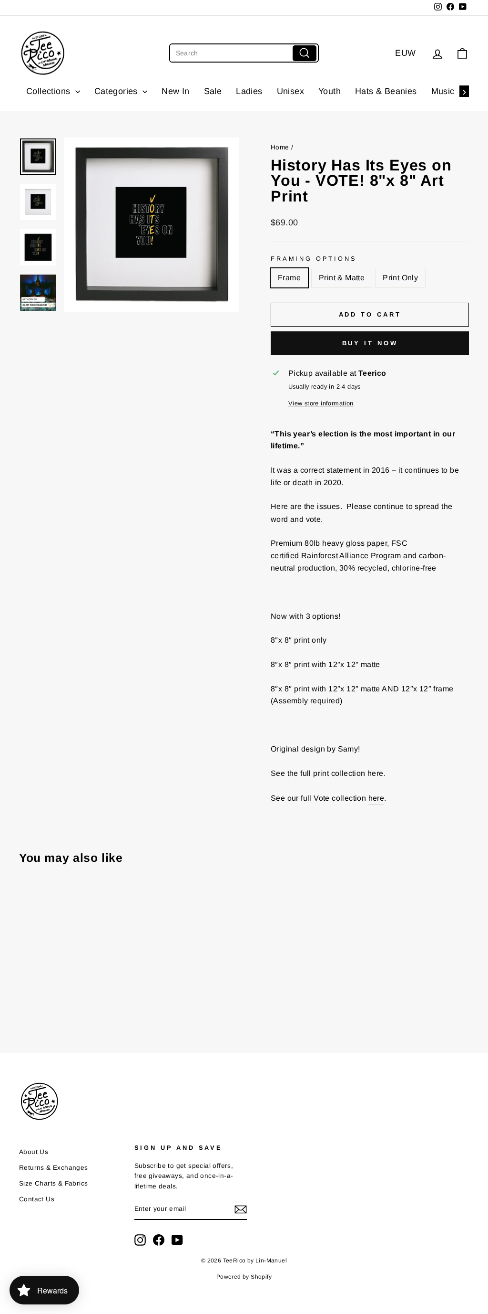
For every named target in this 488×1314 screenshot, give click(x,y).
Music (443, 91)
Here (279, 506)
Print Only (400, 278)
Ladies (249, 91)
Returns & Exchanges (53, 1167)
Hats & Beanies (386, 91)
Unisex (290, 91)
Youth (329, 91)
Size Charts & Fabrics (53, 1183)
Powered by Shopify (244, 1276)
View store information (321, 403)
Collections (49, 91)
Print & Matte (342, 278)
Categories (117, 91)
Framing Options (314, 258)
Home (280, 147)
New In (175, 91)
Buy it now (370, 343)
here (375, 773)
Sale (213, 91)
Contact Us (36, 1199)
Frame (289, 278)
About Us (33, 1151)
